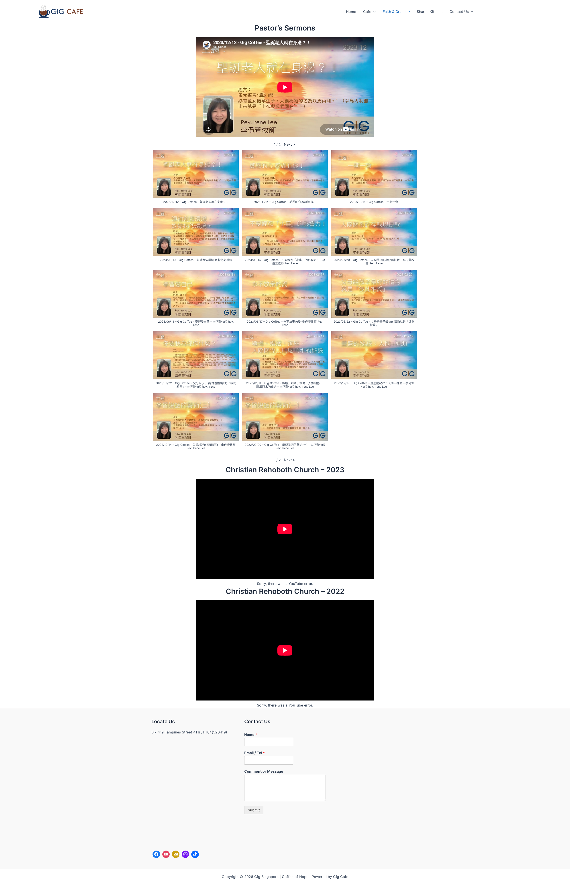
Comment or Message (263, 771)
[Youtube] (166, 854)
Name (250, 734)
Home (351, 11)
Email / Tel (254, 753)
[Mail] (176, 854)
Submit (254, 810)
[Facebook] (156, 854)
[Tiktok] (195, 854)
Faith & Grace (394, 11)
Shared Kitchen (429, 11)
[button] (373, 11)
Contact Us (459, 11)
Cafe (367, 11)
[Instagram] (185, 854)
